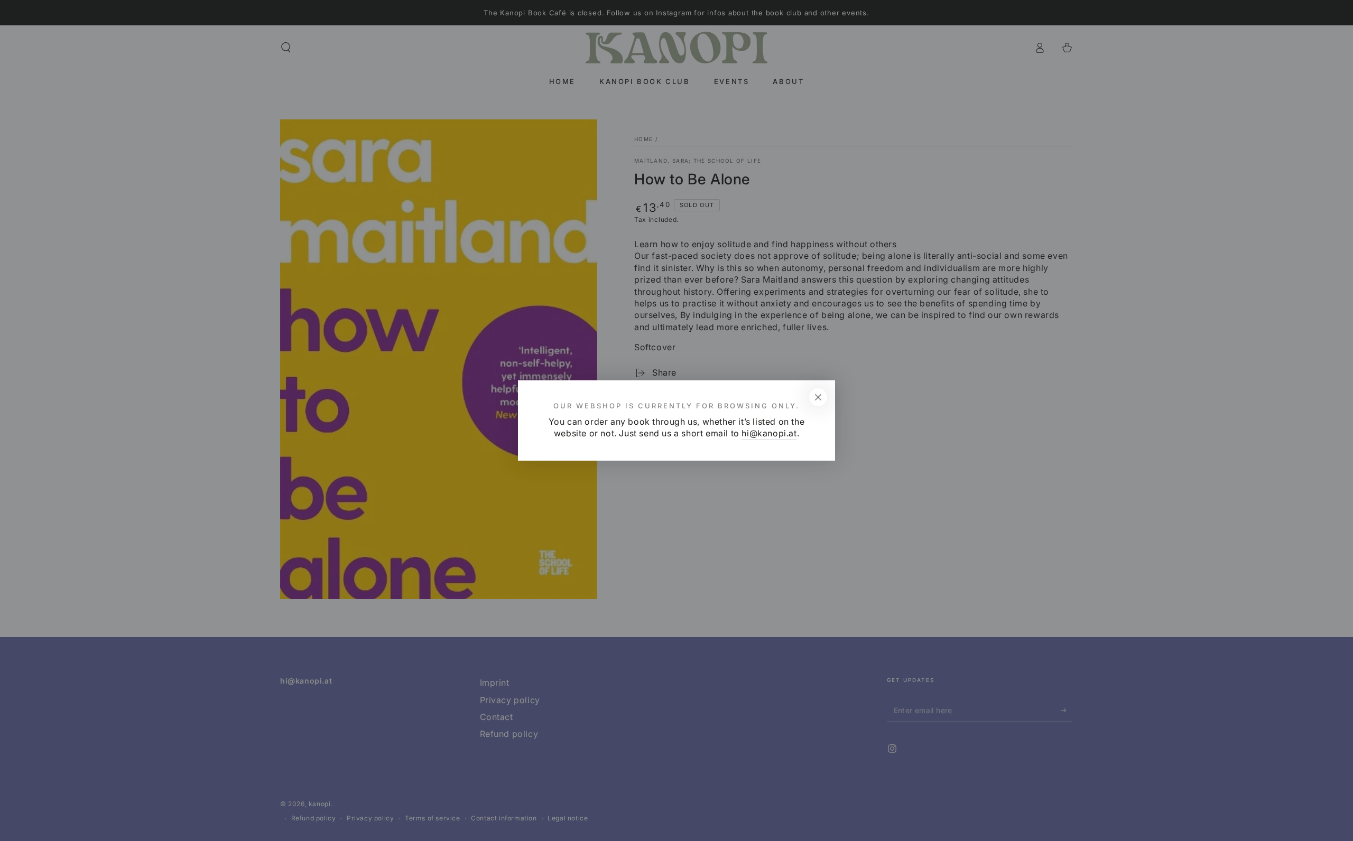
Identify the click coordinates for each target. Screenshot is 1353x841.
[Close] (818, 397)
